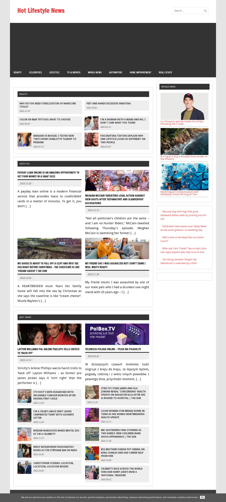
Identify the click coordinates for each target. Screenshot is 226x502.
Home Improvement (140, 72)
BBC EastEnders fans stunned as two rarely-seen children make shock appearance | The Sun (121, 433)
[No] (222, 497)
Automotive (115, 72)
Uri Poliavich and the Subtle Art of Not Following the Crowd (182, 122)
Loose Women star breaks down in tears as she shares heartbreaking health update (123, 414)
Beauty (18, 72)
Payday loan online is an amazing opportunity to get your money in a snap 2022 (48, 174)
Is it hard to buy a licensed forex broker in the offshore (184, 157)
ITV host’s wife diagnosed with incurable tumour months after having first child (54, 395)
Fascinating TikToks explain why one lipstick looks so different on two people (122, 139)
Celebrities (35, 72)
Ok (202, 497)
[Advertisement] (113, 44)
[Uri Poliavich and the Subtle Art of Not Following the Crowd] (184, 119)
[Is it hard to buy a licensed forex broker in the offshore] (184, 154)
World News (95, 72)
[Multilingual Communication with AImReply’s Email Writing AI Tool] (184, 189)
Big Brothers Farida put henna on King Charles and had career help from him (123, 452)
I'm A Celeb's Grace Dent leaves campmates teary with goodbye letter (53, 414)
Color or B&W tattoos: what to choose (45, 119)
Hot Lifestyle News (41, 10)
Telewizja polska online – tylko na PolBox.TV (113, 349)
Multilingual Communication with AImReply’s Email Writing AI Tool (179, 193)
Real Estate (165, 72)
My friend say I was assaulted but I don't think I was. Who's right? (115, 265)
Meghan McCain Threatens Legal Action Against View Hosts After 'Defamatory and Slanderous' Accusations (115, 199)
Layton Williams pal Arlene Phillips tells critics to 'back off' (48, 351)
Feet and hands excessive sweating (109, 103)
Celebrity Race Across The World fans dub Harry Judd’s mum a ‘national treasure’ (122, 472)
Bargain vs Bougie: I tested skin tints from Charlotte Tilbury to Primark (54, 139)
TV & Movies (73, 72)
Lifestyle (54, 72)
